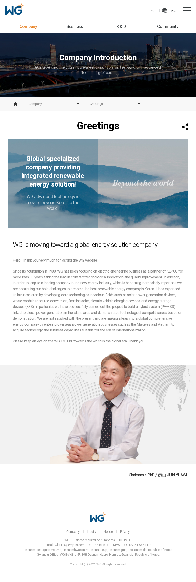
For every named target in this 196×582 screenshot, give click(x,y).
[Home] (15, 104)
